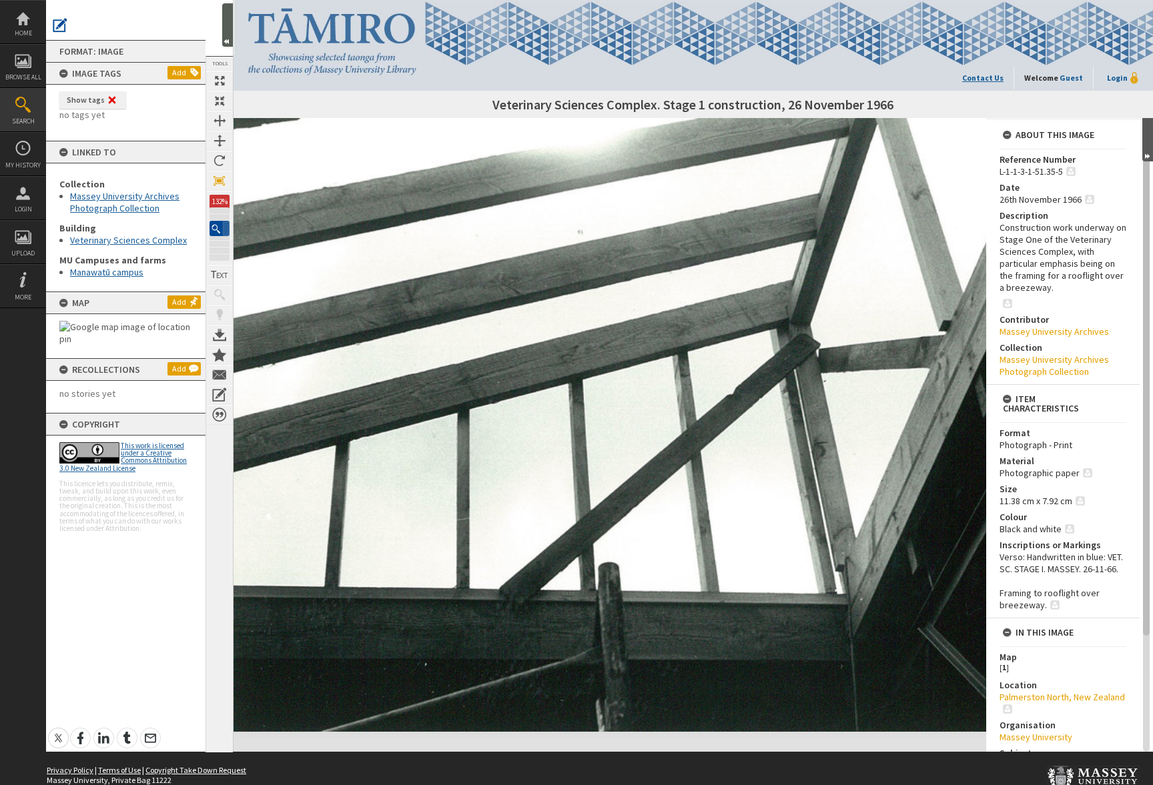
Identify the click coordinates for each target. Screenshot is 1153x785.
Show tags (86, 100)
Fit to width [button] (219, 121)
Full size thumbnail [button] (219, 81)
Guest (1071, 78)
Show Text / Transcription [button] (219, 275)
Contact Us (983, 78)
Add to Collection (219, 355)
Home (23, 33)
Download (219, 335)
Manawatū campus (106, 272)
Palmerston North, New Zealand (1062, 697)
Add (179, 72)
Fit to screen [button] (219, 101)
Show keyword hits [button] (219, 295)
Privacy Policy (70, 770)
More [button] (23, 297)
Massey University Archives (1054, 331)
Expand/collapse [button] (1147, 139)
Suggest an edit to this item (60, 25)
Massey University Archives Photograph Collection (124, 202)
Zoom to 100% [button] (219, 181)
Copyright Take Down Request (195, 770)
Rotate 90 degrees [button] (219, 161)
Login (23, 209)
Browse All (23, 77)
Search (23, 121)
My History (23, 165)
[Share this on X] (58, 730)
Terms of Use (119, 770)
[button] (220, 228)
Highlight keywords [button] (219, 315)
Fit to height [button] (219, 141)
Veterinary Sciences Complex (128, 240)
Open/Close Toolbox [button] (227, 25)
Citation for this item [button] (219, 415)
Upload (23, 253)
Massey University (1036, 737)
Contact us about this (219, 375)
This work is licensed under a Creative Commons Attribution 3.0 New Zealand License (123, 457)
